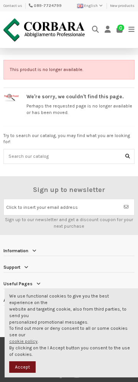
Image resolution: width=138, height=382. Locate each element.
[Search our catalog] (128, 156)
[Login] (108, 29)
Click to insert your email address (42, 207)
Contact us (12, 5)
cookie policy (23, 341)
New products (122, 5)
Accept (22, 367)
